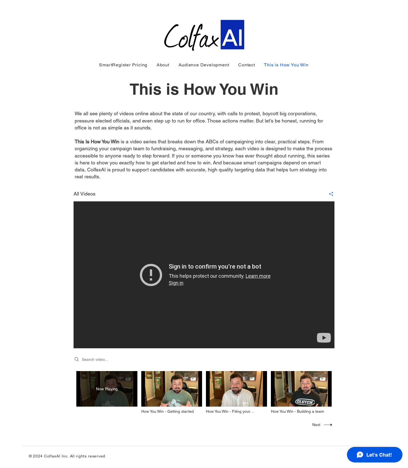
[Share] (329, 194)
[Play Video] (171, 392)
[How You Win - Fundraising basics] (204, 274)
